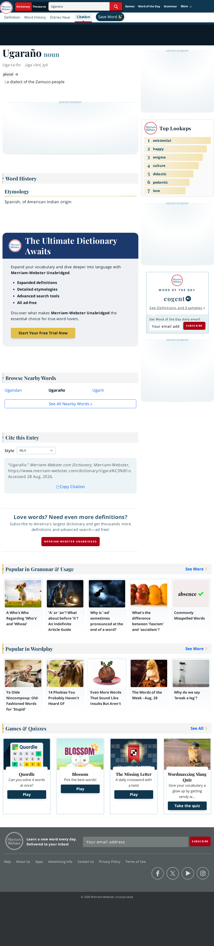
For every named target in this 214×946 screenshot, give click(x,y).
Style (9, 450)
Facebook (158, 873)
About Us (23, 861)
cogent (174, 298)
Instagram (203, 873)
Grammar (170, 6)
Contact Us (86, 861)
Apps (39, 861)
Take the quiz (187, 805)
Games (129, 6)
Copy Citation (72, 486)
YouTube (188, 873)
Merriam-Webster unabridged (70, 541)
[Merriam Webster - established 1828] (6, 5)
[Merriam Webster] (177, 280)
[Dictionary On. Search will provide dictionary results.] (31, 6)
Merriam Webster (14, 841)
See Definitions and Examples (175, 308)
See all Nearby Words (69, 404)
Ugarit (98, 390)
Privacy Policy (110, 861)
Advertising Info (61, 861)
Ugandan (13, 390)
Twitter (173, 873)
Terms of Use (135, 861)
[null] (188, 298)
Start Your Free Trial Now (43, 332)
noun (51, 54)
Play (27, 794)
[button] (186, 6)
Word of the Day (149, 6)
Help (8, 861)
